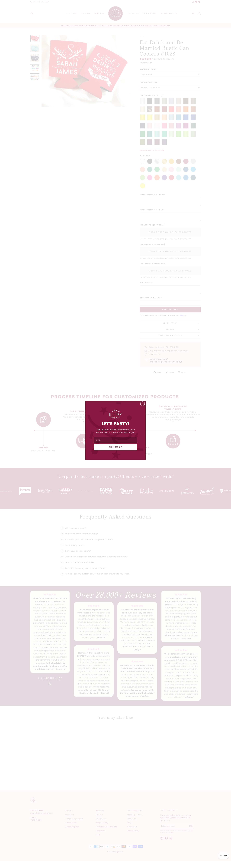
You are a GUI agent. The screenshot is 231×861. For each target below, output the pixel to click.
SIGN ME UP (115, 447)
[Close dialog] (142, 404)
